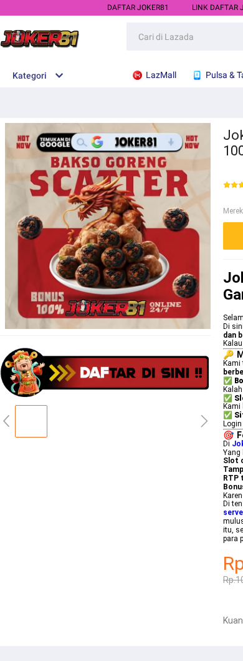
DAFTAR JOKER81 (138, 7)
